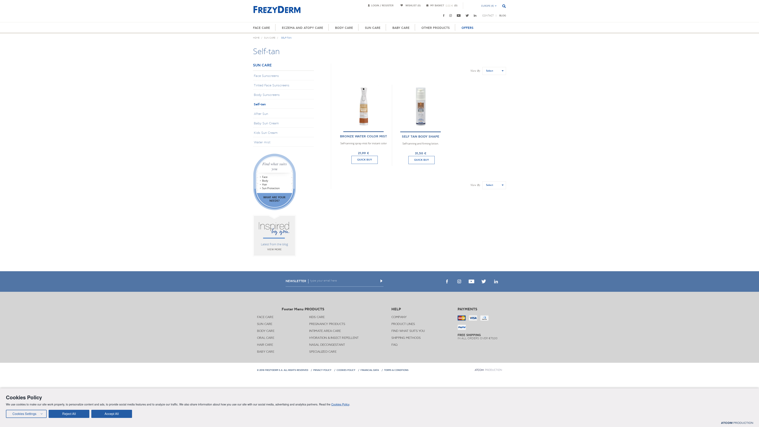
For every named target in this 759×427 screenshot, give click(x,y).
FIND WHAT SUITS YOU (408, 331)
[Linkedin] (475, 15)
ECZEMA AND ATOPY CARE (302, 28)
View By (475, 71)
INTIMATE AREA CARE (325, 331)
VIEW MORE (274, 249)
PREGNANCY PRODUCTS (327, 324)
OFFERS (467, 28)
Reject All (69, 413)
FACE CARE (261, 28)
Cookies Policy (340, 404)
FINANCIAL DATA (370, 370)
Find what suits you (274, 166)
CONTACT (488, 15)
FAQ (394, 345)
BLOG (502, 15)
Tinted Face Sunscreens (271, 85)
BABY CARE (401, 28)
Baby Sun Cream (266, 123)
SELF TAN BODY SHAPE (420, 137)
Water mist (262, 142)
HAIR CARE (265, 345)
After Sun (261, 114)
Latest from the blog (274, 244)
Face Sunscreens (266, 76)
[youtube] (459, 15)
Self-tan (260, 104)
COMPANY (399, 317)
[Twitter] (467, 15)
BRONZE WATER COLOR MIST (363, 136)
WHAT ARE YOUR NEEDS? (274, 199)
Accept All (112, 413)
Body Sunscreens (267, 95)
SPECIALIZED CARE (322, 352)
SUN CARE (372, 28)
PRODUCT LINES (403, 324)
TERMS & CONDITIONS (396, 370)
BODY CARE (344, 28)
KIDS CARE (317, 317)
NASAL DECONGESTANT (327, 345)
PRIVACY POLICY (322, 370)
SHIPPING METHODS (406, 338)
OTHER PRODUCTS (435, 28)
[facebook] (443, 15)
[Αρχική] (277, 12)
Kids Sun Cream (266, 133)
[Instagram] (450, 15)
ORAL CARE (265, 338)
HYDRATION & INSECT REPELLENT (334, 338)
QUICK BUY (364, 159)
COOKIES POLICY (346, 370)
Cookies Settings (24, 413)
